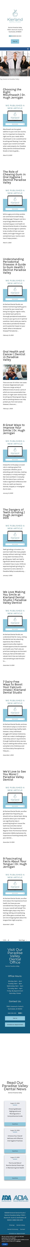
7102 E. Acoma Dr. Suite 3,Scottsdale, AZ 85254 (15, 30)
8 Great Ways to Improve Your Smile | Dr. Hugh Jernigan (14, 429)
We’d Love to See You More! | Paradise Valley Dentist (14, 775)
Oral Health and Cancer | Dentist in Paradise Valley (14, 355)
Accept (4, 1244)
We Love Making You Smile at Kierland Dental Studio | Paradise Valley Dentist (14, 597)
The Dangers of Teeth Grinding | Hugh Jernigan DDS (14, 513)
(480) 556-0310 (17, 36)
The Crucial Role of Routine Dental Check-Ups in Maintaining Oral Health (15, 1165)
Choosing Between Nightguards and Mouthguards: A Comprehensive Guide (15, 1112)
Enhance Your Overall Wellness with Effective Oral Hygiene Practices (15, 1138)
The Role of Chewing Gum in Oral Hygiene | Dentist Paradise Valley (14, 177)
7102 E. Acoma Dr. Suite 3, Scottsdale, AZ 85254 (15, 1217)
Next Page (23, 940)
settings (18, 1241)
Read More (15, 1124)
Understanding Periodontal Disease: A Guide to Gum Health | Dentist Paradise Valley (14, 266)
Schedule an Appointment (15, 1024)
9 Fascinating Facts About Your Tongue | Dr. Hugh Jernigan (15, 862)
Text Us (15, 41)
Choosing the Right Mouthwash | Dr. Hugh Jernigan (14, 93)
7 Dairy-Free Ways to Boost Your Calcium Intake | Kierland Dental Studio (14, 687)
